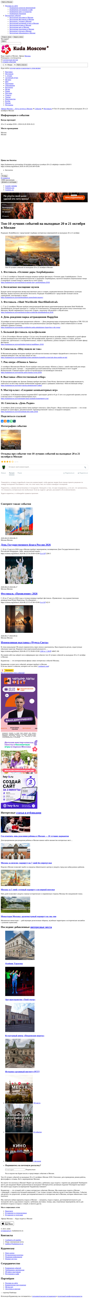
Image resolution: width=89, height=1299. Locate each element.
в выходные (25, 68)
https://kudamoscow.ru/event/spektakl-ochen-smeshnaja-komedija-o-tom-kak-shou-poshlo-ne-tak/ (34, 357)
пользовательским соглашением (44, 1296)
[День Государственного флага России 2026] (44, 522)
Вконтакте (9, 1211)
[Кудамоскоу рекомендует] (19, 1132)
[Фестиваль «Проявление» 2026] (44, 570)
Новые (3, 473)
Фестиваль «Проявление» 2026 (19, 593)
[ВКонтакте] (2, 421)
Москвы (28, 56)
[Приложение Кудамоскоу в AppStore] (7, 1225)
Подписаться (30, 1169)
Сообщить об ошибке (13, 1240)
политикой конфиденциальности (70, 1296)
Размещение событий (13, 1268)
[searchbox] (44, 41)
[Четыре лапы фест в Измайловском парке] (19, 738)
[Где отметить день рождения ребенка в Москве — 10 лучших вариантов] (15, 832)
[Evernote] (11, 421)
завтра (18, 68)
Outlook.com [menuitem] (9, 188)
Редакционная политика (14, 1255)
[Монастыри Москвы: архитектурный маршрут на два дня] (15, 912)
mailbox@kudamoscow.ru (14, 1244)
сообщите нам (43, 666)
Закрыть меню (18, 37)
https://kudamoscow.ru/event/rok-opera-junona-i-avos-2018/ (21, 372)
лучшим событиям (9, 62)
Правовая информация (13, 1257)
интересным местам (10, 60)
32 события (37, 1132)
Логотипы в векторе (12, 1289)
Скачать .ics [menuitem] (9, 190)
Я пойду (4, 176)
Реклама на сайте (11, 1283)
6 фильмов (37, 1161)
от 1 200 (45, 651)
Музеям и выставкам (13, 1272)
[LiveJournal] (14, 421)
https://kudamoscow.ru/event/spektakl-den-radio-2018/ (19, 411)
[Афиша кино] (19, 1161)
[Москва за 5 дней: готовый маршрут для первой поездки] (15, 885)
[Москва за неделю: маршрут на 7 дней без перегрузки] (15, 859)
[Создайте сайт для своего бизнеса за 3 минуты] (19, 808)
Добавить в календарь (9, 182)
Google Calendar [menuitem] (11, 186)
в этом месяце (35, 68)
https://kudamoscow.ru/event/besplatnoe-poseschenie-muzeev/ (22, 297)
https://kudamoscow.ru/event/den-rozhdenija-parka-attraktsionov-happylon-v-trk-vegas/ (30, 327)
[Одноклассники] (5, 421)
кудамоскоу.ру (6, 1231)
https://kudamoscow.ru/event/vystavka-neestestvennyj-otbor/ (21, 385)
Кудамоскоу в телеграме (14, 1215)
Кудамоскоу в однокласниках (16, 1213)
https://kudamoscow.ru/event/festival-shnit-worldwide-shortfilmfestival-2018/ (27, 312)
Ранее (20, 473)
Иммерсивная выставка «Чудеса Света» (25, 642)
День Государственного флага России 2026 (26, 544)
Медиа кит (9, 1287)
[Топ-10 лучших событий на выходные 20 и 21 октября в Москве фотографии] (11, 449)
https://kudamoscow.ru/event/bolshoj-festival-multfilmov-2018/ (22, 344)
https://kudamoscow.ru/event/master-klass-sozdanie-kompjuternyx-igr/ (25, 398)
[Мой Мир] (8, 421)
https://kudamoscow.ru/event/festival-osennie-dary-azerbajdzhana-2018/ (25, 282)
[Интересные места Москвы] (19, 1103)
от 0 (43, 553)
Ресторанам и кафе (12, 1274)
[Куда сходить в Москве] (25, 54)
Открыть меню (6, 37)
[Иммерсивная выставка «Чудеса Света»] (44, 619)
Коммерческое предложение (15, 1285)
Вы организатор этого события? (13, 673)
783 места (36, 1103)
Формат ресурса (11, 1259)
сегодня (13, 68)
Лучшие (11, 473)
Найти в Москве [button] (7, 2)
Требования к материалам (14, 1270)
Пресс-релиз (9, 1253)
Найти (4, 41)
